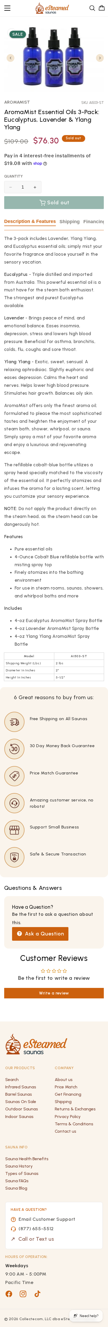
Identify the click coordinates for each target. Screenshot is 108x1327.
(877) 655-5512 (36, 1229)
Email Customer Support (47, 1219)
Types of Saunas (22, 1173)
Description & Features (30, 221)
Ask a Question (43, 933)
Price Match (66, 1086)
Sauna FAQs (17, 1180)
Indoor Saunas (19, 1116)
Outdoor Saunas (21, 1108)
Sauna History (19, 1166)
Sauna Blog (16, 1188)
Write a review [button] (54, 993)
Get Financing (68, 1094)
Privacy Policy (68, 1116)
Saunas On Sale (20, 1101)
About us (64, 1079)
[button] (7, 8)
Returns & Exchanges (75, 1108)
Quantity (13, 176)
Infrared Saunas (20, 1086)
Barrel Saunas (18, 1094)
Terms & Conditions (74, 1123)
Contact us (65, 1131)
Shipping (70, 221)
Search (12, 1079)
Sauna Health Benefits (26, 1158)
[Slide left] (10, 58)
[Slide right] (100, 58)
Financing (94, 221)
